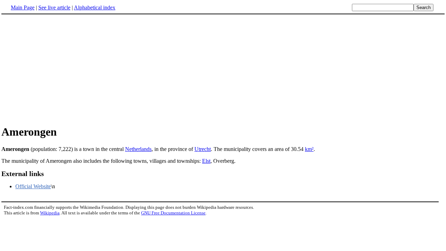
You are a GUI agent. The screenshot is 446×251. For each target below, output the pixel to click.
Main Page (22, 7)
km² (309, 149)
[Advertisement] (59, 69)
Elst (206, 161)
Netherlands (138, 149)
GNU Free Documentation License (173, 212)
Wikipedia (50, 212)
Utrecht (202, 149)
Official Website (33, 186)
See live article (54, 7)
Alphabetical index (94, 7)
